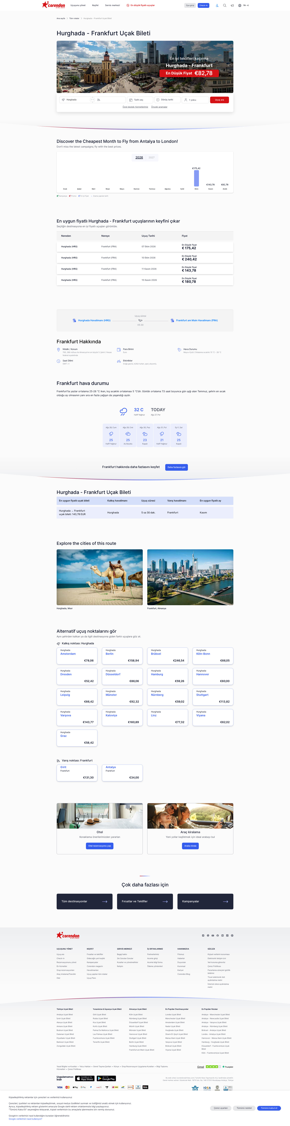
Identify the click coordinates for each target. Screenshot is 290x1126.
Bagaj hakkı (122, 954)
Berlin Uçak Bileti (136, 1042)
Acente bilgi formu (155, 962)
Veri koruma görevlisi (216, 962)
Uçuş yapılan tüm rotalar (97, 974)
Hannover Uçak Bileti (138, 1034)
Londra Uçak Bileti (173, 1014)
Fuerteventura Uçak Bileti (103, 1038)
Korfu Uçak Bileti (100, 1026)
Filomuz (180, 954)
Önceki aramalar (159, 107)
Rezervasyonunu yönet (66, 962)
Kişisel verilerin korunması (219, 954)
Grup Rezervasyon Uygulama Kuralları (138, 1066)
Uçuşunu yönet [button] (78, 5)
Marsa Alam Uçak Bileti (175, 1038)
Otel (58, 978)
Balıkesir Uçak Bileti (65, 1042)
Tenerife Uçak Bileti (101, 1042)
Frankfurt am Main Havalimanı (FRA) (197, 320)
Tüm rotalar (74, 18)
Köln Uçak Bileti (136, 1014)
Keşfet (95, 5)
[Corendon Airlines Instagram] (203, 935)
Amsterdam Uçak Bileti (175, 1022)
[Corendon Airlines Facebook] (217, 935)
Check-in (204, 5)
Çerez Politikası (214, 966)
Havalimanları (92, 970)
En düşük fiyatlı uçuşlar (143, 5)
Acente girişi (152, 958)
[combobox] (78, 100)
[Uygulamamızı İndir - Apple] (85, 1078)
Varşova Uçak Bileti (173, 1042)
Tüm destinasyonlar (74, 901)
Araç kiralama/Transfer (66, 974)
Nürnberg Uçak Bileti (138, 1018)
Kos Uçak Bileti (99, 1022)
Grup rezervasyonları (65, 970)
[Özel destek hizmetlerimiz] (217, 5)
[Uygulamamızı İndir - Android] (106, 1078)
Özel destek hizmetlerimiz (135, 107)
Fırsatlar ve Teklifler (135, 901)
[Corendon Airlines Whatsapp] (232, 935)
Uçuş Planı (91, 978)
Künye (116, 1066)
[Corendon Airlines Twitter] (208, 935)
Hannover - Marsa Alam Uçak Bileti (216, 1038)
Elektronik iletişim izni (217, 958)
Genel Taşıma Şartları (102, 1066)
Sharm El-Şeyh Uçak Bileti (176, 1034)
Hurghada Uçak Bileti (174, 1030)
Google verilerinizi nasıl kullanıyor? (25, 1119)
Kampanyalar (190, 901)
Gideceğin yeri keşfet (96, 958)
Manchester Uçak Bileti (175, 1018)
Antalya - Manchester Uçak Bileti (216, 1014)
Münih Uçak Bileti (136, 1026)
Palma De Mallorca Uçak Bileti (106, 1030)
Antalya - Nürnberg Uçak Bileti (214, 1026)
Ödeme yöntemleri (155, 966)
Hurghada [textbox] (71, 100)
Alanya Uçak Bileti (64, 1022)
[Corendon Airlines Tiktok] (227, 935)
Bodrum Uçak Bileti (65, 1030)
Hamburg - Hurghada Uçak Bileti (215, 1042)
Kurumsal (181, 966)
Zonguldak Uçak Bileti (66, 1046)
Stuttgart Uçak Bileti (137, 1038)
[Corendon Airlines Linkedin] (222, 935)
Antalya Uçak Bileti (65, 1014)
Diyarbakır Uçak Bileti (66, 1038)
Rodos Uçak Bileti (100, 1018)
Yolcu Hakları (85, 1066)
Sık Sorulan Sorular (125, 958)
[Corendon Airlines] (53, 5)
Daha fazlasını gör (176, 467)
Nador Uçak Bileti (172, 1026)
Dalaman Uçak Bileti (65, 1034)
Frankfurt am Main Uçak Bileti (141, 1050)
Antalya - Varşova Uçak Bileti (214, 1022)
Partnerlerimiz (153, 954)
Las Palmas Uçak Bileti (102, 1034)
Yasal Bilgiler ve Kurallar (67, 1066)
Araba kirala (190, 846)
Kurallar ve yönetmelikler (127, 962)
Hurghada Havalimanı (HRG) (94, 320)
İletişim (120, 966)
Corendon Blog (183, 974)
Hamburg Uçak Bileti (138, 1046)
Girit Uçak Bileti (99, 1014)
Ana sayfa (61, 18)
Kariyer (180, 970)
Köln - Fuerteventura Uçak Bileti (215, 1053)
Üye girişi (190, 5)
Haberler (181, 958)
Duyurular (181, 962)
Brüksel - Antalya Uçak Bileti (214, 1030)
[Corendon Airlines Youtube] (213, 935)
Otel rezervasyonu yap (99, 846)
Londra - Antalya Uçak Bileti (214, 1034)
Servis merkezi (112, 5)
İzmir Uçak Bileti (63, 1018)
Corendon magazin (95, 966)
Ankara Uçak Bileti (64, 1026)
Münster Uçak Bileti (137, 1030)
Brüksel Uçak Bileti (173, 1046)
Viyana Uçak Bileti (173, 1050)
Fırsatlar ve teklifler (95, 954)
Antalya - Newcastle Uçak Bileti (215, 1018)
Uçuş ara (60, 954)
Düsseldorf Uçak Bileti (138, 1022)
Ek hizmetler (62, 966)
